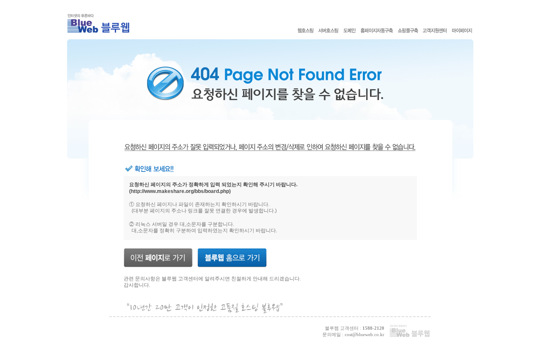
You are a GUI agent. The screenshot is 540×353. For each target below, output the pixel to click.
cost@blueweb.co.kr (364, 334)
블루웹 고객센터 (180, 279)
